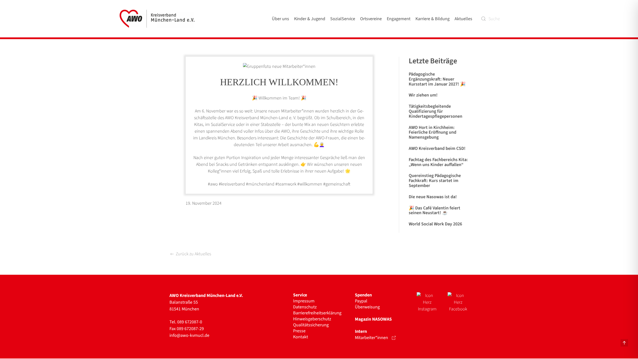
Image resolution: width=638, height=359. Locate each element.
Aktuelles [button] (463, 19)
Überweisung (367, 307)
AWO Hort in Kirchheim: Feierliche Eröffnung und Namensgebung (432, 132)
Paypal (361, 301)
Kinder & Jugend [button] (309, 19)
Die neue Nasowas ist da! (433, 197)
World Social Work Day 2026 (435, 224)
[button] (624, 343)
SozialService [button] (342, 19)
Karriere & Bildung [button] (432, 19)
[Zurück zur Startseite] (158, 18)
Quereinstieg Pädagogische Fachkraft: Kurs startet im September (435, 181)
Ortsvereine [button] (371, 19)
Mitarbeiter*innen (371, 338)
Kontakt (300, 337)
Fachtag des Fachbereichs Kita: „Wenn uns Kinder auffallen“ (438, 162)
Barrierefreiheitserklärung (317, 313)
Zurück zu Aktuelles (193, 254)
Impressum (304, 301)
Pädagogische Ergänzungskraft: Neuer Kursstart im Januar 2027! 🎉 (437, 79)
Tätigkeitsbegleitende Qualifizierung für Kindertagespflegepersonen (435, 111)
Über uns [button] (280, 19)
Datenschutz (305, 307)
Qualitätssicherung (311, 325)
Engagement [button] (398, 19)
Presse (299, 331)
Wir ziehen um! (423, 95)
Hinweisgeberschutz (312, 319)
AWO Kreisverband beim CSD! (437, 148)
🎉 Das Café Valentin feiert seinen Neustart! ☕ (434, 210)
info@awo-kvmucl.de (189, 335)
